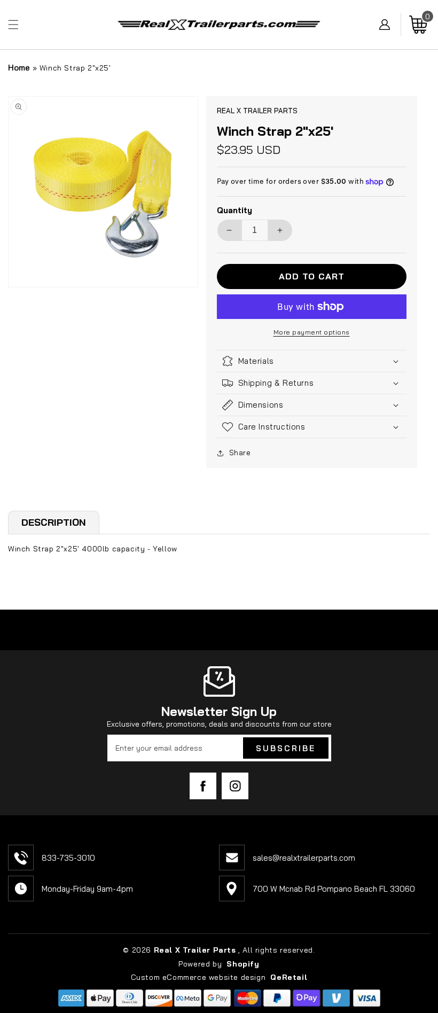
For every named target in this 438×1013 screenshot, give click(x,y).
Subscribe (286, 748)
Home (19, 68)
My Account (390, 24)
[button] (13, 24)
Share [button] (240, 452)
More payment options (311, 332)
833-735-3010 (68, 858)
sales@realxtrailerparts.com (304, 858)
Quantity (234, 210)
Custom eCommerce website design (199, 977)
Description (53, 522)
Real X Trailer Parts (195, 950)
